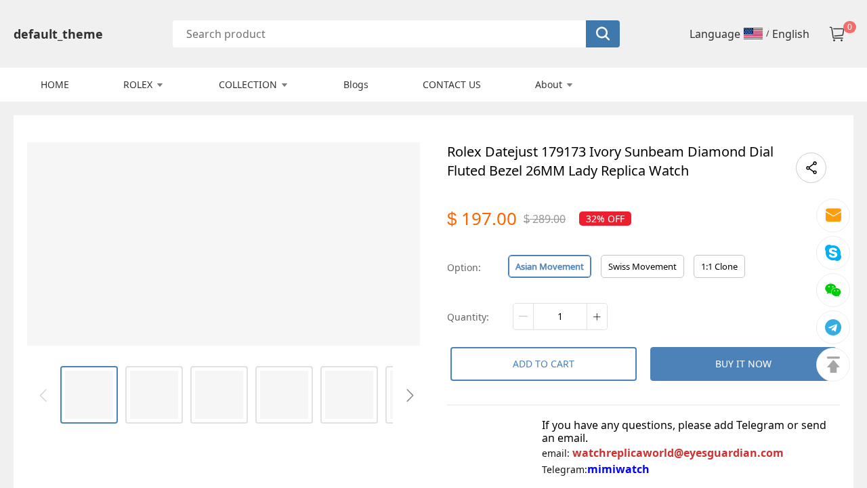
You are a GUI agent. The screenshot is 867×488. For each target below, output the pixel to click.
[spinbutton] (560, 316)
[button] (523, 316)
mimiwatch (618, 469)
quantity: (468, 316)
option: (464, 267)
